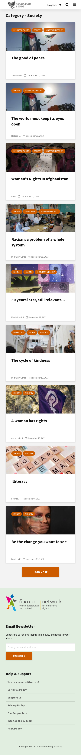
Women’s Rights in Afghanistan (39, 178)
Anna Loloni (17, 438)
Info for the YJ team (20, 720)
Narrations (18, 332)
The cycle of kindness (30, 360)
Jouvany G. (16, 75)
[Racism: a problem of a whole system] (40, 217)
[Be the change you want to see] (40, 520)
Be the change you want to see (39, 541)
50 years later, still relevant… (38, 299)
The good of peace (28, 57)
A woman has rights (29, 420)
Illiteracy (19, 481)
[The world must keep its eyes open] (40, 96)
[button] (54, 5)
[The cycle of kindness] (40, 338)
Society (37, 30)
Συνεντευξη (30, 211)
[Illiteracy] (40, 459)
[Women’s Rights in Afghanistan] (40, 157)
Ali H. (13, 196)
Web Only (44, 332)
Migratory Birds (18, 256)
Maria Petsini (17, 317)
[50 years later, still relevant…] (40, 278)
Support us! (15, 697)
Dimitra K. (16, 559)
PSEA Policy (15, 728)
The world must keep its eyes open (37, 121)
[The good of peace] (40, 36)
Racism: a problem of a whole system (37, 242)
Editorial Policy (17, 690)
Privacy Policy (16, 705)
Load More (40, 572)
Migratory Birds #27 (54, 30)
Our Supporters (17, 713)
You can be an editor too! (24, 682)
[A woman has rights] (40, 399)
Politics (16, 272)
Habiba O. (16, 135)
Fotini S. (15, 498)
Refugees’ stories (21, 30)
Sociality (58, 746)
